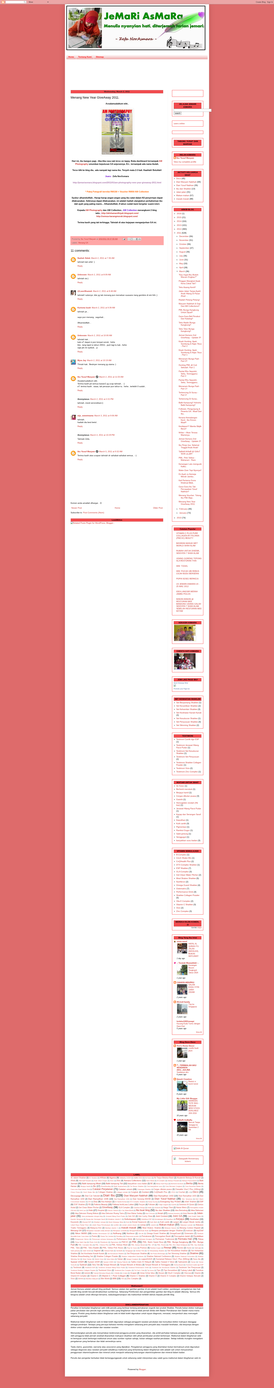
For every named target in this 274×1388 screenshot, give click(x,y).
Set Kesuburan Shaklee (187, 718)
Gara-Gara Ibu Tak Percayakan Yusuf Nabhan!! (188, 489)
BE (151, 1184)
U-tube (125, 1273)
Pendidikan (198, 1236)
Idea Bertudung (181, 1210)
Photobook (104, 1242)
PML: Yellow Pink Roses (113, 1248)
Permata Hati (185, 1239)
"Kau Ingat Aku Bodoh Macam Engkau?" (188, 276)
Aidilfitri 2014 (138, 1178)
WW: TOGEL (182, 566)
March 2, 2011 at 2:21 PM (101, 399)
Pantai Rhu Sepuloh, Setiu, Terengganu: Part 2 (188, 373)
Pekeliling (119, 1236)
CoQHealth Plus (183, 861)
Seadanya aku (183, 1072)
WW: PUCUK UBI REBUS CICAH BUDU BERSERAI (187, 572)
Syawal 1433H (94, 1262)
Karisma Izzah (84, 307)
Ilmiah (160, 1213)
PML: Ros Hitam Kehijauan (178, 1245)
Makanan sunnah (186, 1225)
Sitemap (100, 57)
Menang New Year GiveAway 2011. (187, 502)
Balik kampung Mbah (91, 1183)
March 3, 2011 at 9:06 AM (106, 415)
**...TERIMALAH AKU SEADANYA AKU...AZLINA (186, 1067)
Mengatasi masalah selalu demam (98, 1230)
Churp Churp (75, 1192)
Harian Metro (181, 1208)
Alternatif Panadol (85, 1180)
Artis (118, 1181)
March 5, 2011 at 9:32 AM (110, 451)
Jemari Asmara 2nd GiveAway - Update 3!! (190, 336)
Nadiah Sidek (83, 258)
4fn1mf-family (183, 1002)
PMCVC (125, 1242)
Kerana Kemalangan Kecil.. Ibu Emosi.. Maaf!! (188, 420)
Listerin (153, 1225)
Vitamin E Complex (168, 1276)
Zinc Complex (182, 911)
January (183, 513)
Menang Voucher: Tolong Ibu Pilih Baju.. (190, 496)
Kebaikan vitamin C (114, 1219)
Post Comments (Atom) (93, 512)
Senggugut (181, 837)
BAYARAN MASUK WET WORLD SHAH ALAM (187, 544)
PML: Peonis (161, 1245)
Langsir (176, 1222)
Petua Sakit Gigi (80, 1242)
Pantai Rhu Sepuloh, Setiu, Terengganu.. (189, 381)
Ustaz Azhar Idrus (147, 1273)
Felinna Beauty (100, 1204)
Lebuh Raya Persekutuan (101, 1225)
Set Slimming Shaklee (186, 725)
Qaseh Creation (184, 1079)
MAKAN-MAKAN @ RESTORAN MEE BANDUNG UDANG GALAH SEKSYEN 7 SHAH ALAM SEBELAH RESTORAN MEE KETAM (189, 605)
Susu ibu (197, 1259)
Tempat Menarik (109, 1265)
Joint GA (177, 1216)
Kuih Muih (153, 1222)
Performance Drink (184, 892)
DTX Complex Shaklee (186, 865)
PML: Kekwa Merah (138, 1245)
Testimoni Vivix (183, 768)
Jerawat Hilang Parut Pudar (188, 808)
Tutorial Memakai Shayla (101, 1273)
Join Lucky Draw (145, 1216)
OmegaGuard (175, 1233)
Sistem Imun (99, 1259)
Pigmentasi (181, 827)
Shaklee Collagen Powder (188, 895)
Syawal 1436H (108, 1262)
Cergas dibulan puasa (186, 796)
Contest (145, 1192)
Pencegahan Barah (163, 1236)
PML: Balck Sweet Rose (153, 1242)
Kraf (127, 1222)
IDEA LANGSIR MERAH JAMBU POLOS (187, 592)
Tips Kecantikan (170, 1270)
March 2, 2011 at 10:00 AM (100, 335)
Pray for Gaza (132, 1248)
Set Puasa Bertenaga (157, 1253)
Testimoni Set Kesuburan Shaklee (164, 1267)
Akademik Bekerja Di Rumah (189, 1178)
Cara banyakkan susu (154, 1186)
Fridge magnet (163, 1204)
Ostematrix (181, 888)
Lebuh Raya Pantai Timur (80, 1225)
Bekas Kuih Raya (162, 1183)
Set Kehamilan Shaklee (186, 709)
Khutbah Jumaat (99, 1222)
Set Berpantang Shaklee (187, 702)
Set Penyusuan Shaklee (187, 722)
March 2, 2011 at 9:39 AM (103, 307)
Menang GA (83, 243)
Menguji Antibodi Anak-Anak (139, 1230)
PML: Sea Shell (195, 1245)
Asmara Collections (132, 1180)
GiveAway (107, 1207)
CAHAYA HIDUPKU (185, 982)
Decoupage (76, 1196)
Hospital (101, 1210)
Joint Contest (162, 1216)
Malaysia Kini (95, 1228)
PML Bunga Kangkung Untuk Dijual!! (189, 311)
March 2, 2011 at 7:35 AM (102, 258)
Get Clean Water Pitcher (187, 875)
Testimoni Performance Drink (138, 1267)
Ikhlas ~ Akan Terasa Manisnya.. (188, 433)
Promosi (143, 1248)
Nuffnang (117, 1233)
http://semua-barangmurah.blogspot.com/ (117, 216)
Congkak (134, 1192)
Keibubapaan (130, 1219)
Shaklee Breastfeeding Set (82, 1256)
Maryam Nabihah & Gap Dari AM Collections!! (190, 304)
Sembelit (119, 1251)
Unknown (82, 274)
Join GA (131, 1216)
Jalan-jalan (181, 192)
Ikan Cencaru (150, 1213)
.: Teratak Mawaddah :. (188, 963)
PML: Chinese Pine (102, 1245)
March (182, 271)
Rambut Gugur (183, 830)
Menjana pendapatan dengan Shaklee (167, 1231)
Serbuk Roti (140, 1251)
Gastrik (179, 799)
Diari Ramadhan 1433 (187, 1196)
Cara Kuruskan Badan (193, 1186)
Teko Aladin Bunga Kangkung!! (187, 323)
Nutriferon (180, 882)
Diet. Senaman (187, 1199)
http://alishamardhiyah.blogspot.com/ (120, 213)
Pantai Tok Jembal (106, 1236)
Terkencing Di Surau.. (188, 399)
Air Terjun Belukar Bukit (164, 1178)
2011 (179, 233)
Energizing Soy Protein (170, 1201)
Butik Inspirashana (120, 1186)
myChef (199, 1230)
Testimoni (77, 1268)
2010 (179, 518)
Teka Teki (96, 1265)
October (183, 244)
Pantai (94, 1236)
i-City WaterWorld (127, 1210)
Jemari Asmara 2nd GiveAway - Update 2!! (190, 440)
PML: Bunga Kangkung (177, 1242)
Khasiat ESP (86, 1222)
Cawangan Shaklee (144, 1189)
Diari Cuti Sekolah (92, 1196)
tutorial (87, 1273)
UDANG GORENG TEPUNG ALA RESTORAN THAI (189, 559)
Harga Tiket (168, 1208)
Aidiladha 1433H (125, 1178)
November (184, 240)
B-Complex (181, 855)
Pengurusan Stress (82, 1239)
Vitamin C (94, 1276)
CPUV (173, 1192)
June (181, 259)
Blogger (142, 1369)
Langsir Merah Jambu (192, 1222)
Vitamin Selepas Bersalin (190, 1276)
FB (89, 1205)
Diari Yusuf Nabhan (185, 185)
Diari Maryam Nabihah (186, 182)
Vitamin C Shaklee (184, 904)
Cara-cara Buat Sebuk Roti (80, 1189)
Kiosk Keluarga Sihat (181, 683)
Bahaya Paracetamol (189, 1180)
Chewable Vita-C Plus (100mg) (188, 1189)
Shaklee (194, 1253)
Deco (178, 178)
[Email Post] (124, 239)
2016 (179, 213)
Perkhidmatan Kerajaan (144, 1239)
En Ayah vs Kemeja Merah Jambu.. (187, 475)
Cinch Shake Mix (183, 858)
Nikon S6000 (81, 1233)
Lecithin (116, 1225)
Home (71, 57)
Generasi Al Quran (186, 1205)
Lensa (143, 1225)
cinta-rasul (182, 941)
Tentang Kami (85, 57)
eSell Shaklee (190, 1202)
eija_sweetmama (85, 415)
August (182, 252)
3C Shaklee (93, 1178)
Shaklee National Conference (159, 1256)
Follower (151, 1205)
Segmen (97, 1251)
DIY (89, 1202)
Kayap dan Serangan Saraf (188, 814)
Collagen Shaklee (105, 1192)
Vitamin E (153, 1276)
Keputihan (180, 820)
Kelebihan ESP (146, 1219)
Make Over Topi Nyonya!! (190, 470)
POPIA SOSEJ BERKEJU (187, 579)
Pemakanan (147, 1236)
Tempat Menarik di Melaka (131, 1265)
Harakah (157, 1207)
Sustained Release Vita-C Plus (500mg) (172, 1259)
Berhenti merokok (184, 789)
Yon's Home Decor (185, 1046)
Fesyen (142, 1205)
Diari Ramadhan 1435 (98, 1199)
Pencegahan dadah (182, 1236)
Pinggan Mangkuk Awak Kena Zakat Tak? (189, 282)
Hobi (91, 1210)
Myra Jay (81, 360)
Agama (112, 1178)
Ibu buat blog (143, 1210)
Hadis (150, 1207)
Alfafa (73, 1181)
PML (134, 1242)
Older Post (158, 508)
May (181, 263)
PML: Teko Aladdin (91, 1248)
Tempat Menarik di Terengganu (157, 1265)
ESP (201, 1201)
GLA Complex (182, 871)
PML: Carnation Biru (85, 1245)
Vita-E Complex (183, 901)
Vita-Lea (187, 1273)
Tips (158, 1270)
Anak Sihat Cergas (100, 1180)
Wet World (105, 1279)
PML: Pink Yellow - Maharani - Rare (187, 459)
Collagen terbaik (122, 1192)
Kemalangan (159, 1219)
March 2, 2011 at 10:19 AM (99, 360)
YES (122, 1278)
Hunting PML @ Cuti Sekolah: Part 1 (188, 366)
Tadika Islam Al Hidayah (141, 1262)
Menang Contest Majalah (190, 1228)
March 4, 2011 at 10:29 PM (102, 435)
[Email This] (128, 239)
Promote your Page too (182, 689)
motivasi (189, 1231)
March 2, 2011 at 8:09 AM (99, 274)
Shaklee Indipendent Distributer (132, 1256)
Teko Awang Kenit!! (187, 287)
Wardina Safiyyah (92, 1278)
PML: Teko (75, 1248)
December (184, 236)
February (183, 509)
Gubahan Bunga (139, 1207)
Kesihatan (194, 1219)
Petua (200, 1239)
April (181, 267)
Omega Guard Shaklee (186, 885)
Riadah (189, 1248)
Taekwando (182, 1262)
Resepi (167, 1247)
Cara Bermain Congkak (173, 1186)
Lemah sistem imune (129, 1225)
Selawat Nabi (108, 1251)
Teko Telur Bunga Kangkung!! (186, 330)
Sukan (120, 1259)
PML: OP (151, 1245)
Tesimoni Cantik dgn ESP (187, 739)
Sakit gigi (198, 1248)
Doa (95, 1201)
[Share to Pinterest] (139, 239)
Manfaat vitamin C (111, 1228)
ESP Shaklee (182, 868)
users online (179, 123)
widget (199, 927)
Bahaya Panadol (173, 1180)
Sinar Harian (87, 1259)
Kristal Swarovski (139, 1222)
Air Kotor (180, 786)
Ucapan (133, 1273)
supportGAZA (146, 1259)
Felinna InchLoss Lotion (123, 1204)
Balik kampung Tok (114, 1183)
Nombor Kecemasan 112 (101, 1233)
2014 (179, 221)
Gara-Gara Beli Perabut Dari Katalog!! (189, 317)
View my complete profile (185, 162)
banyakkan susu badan (186, 840)
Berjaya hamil (182, 792)
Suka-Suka (110, 1259)
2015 (179, 217)
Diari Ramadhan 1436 (121, 1199)
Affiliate (103, 1178)
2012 (179, 229)
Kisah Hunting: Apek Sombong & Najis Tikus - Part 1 (190, 352)
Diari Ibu (109, 1195)
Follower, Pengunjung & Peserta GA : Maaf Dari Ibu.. (190, 411)
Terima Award (178, 1265)
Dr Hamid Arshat (121, 1202)
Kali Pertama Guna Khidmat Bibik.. (187, 481)
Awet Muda (150, 1180)
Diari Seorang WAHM (142, 1199)
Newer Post (76, 508)
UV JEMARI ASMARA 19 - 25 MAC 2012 (188, 585)
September (184, 248)
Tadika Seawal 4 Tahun (164, 1262)
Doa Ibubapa (106, 1202)
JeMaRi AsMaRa (184, 1120)
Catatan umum (125, 1189)
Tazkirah (83, 1265)
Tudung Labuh (186, 1270)
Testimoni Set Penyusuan (187, 757)
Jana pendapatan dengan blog (92, 1216)
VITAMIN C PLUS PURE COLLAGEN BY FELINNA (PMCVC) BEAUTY (187, 535)
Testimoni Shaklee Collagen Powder (83, 1270)
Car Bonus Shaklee (137, 1186)
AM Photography (93, 210)
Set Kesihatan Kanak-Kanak (189, 713)
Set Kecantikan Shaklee (187, 706)
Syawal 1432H (77, 1262)
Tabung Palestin (122, 1262)
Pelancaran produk (132, 1236)
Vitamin (197, 1273)
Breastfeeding (106, 1186)
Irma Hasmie (188, 1213)
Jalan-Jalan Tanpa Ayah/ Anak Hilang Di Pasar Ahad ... (190, 293)
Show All (199, 1032)
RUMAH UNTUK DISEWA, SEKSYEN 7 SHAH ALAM (188, 552)
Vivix (178, 908)
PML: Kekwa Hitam (120, 1245)
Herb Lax (82, 1210)
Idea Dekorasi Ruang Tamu (113, 1213)
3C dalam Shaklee (78, 1178)
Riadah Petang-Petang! (189, 300)
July (181, 256)
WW (114, 1278)
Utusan (161, 1273)
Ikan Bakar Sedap (134, 1213)
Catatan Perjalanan (103, 1189)
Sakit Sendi (87, 1251)
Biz (94, 1186)
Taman (193, 1262)
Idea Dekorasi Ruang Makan (86, 1213)
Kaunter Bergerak (77, 1219)
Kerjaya (180, 1219)
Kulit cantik (181, 823)
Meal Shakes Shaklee (186, 878)
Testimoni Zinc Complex (187, 771)
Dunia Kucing (152, 1202)
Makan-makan (182, 195)
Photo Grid (93, 1242)
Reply (80, 266)
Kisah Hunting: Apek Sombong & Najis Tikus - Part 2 (190, 343)
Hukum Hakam (113, 1210)
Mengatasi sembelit (119, 1230)
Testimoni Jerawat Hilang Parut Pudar (111, 1267)
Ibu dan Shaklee (183, 189)
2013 (179, 225)
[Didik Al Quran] (181, 1148)
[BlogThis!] (131, 239)
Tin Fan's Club (139, 1270)
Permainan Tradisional (164, 1239)
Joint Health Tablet (194, 1216)
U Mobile (116, 1273)
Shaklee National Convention (185, 1256)
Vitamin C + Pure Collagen (114, 1276)
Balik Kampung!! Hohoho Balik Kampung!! (190, 403)
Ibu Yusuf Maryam (88, 239)
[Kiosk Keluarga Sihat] (175, 686)
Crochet (182, 1192)
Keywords (75, 1222)
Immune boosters (174, 1213)
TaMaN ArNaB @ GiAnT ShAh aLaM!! (189, 452)
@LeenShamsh (84, 291)
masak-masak (182, 199)
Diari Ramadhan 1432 (164, 1196)
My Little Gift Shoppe (187, 1098)
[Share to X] (134, 239)
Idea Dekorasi (197, 1210)
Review (180, 1248)
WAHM (80, 1278)
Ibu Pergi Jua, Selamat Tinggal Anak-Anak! (189, 446)
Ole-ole (140, 1233)
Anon (112, 1180)
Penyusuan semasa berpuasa (102, 1239)
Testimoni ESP (90, 1267)
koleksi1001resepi (185, 1021)
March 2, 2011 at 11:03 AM (111, 377)
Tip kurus (150, 1270)
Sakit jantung (182, 834)
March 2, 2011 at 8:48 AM (104, 291)
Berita (189, 1183)
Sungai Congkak (132, 1259)
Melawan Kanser (170, 1228)
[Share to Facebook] (137, 239)
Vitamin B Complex (79, 1276)
